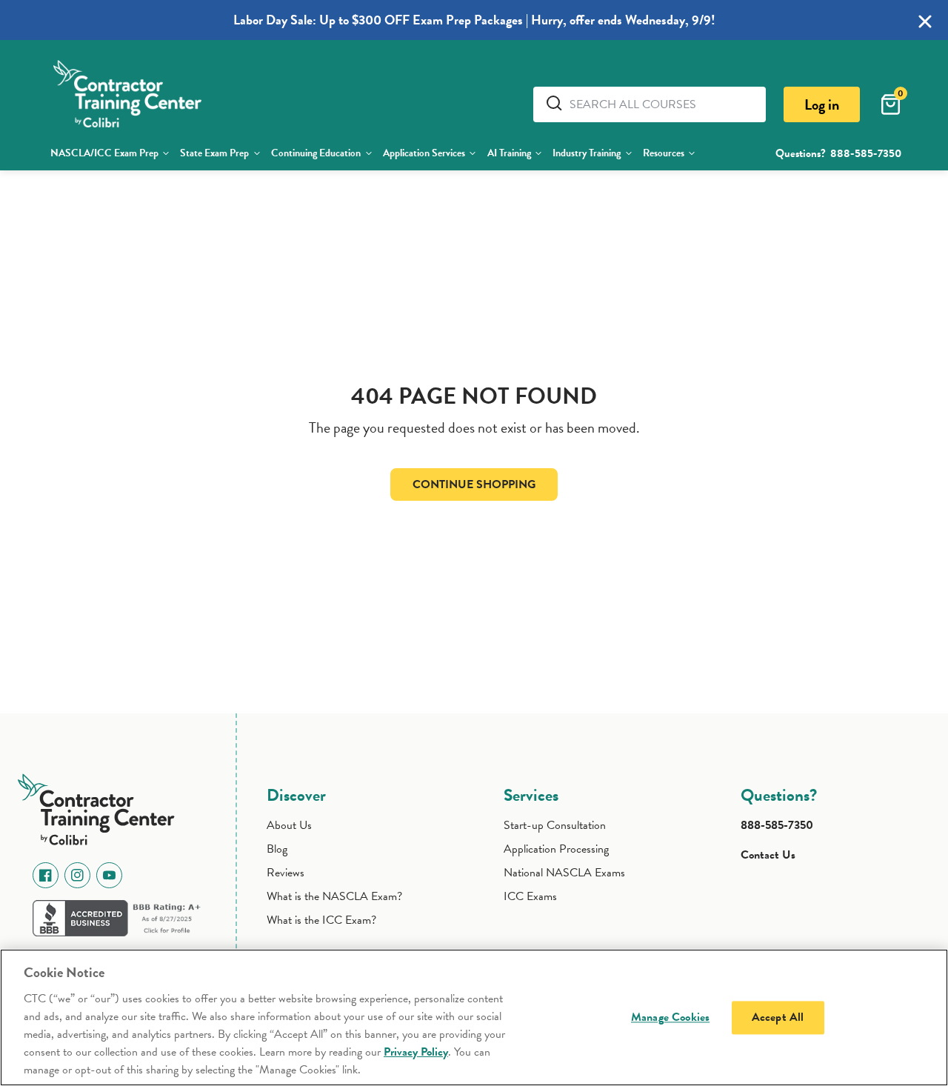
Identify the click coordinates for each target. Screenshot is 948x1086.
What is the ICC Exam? (321, 920)
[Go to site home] (101, 806)
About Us (289, 825)
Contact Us (768, 855)
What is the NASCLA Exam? (334, 896)
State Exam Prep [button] (214, 153)
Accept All (778, 1017)
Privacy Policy (416, 1052)
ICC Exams (530, 896)
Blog (277, 849)
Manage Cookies (670, 1017)
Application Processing (556, 849)
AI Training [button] (509, 153)
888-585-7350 (865, 153)
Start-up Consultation (555, 825)
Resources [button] (663, 153)
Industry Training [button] (587, 153)
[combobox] (662, 104)
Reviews (285, 873)
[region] (474, 1017)
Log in (821, 104)
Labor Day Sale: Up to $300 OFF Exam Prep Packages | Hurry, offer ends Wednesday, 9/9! (474, 20)
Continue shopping (474, 484)
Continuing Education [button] (316, 153)
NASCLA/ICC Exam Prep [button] (104, 153)
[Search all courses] (557, 103)
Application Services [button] (424, 153)
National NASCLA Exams (564, 873)
